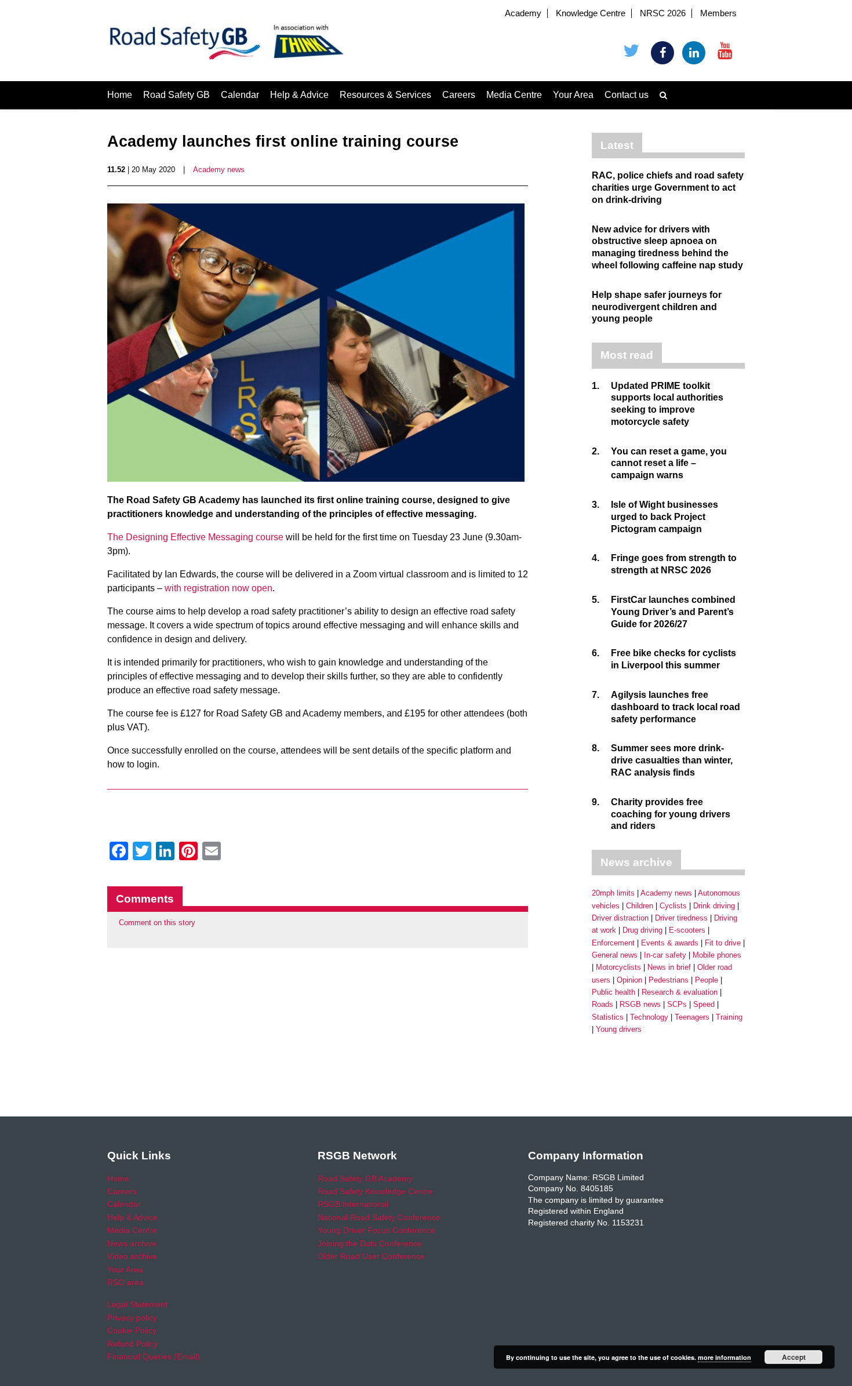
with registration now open (218, 588)
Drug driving (642, 930)
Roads (602, 1004)
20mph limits (613, 893)
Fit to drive (723, 942)
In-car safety (665, 955)
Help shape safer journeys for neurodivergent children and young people (657, 307)
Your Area (573, 95)
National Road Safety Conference (379, 1217)
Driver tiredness (681, 918)
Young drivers (619, 1029)
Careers (458, 95)
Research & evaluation (680, 992)
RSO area (125, 1282)
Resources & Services (385, 95)
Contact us (627, 95)
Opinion (629, 980)
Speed (704, 1004)
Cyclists (673, 905)
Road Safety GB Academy (365, 1178)
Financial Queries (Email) (153, 1356)
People (706, 980)
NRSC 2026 (663, 13)
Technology (649, 1017)
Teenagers (692, 1017)
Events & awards (669, 942)
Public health (613, 992)
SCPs (677, 1004)
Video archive (132, 1256)
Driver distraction (620, 918)
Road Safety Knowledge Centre (375, 1191)
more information (724, 1357)
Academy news (219, 169)
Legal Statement (137, 1304)
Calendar (240, 95)
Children (639, 905)
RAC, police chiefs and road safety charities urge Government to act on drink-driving (668, 187)
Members (718, 13)
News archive (131, 1243)
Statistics (608, 1017)
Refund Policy (132, 1343)
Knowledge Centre (590, 13)
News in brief (669, 967)
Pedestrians (669, 980)
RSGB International (353, 1204)
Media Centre (514, 95)
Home (119, 95)
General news (615, 955)
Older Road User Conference (371, 1256)
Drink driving (714, 905)
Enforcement (613, 942)
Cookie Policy (131, 1330)
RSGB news (640, 1004)
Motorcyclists (618, 967)
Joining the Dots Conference (370, 1243)
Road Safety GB (176, 95)
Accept (794, 1357)
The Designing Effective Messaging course (195, 537)
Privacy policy (132, 1317)
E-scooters (687, 930)
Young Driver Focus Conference (376, 1230)
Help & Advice (299, 95)
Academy (523, 13)
